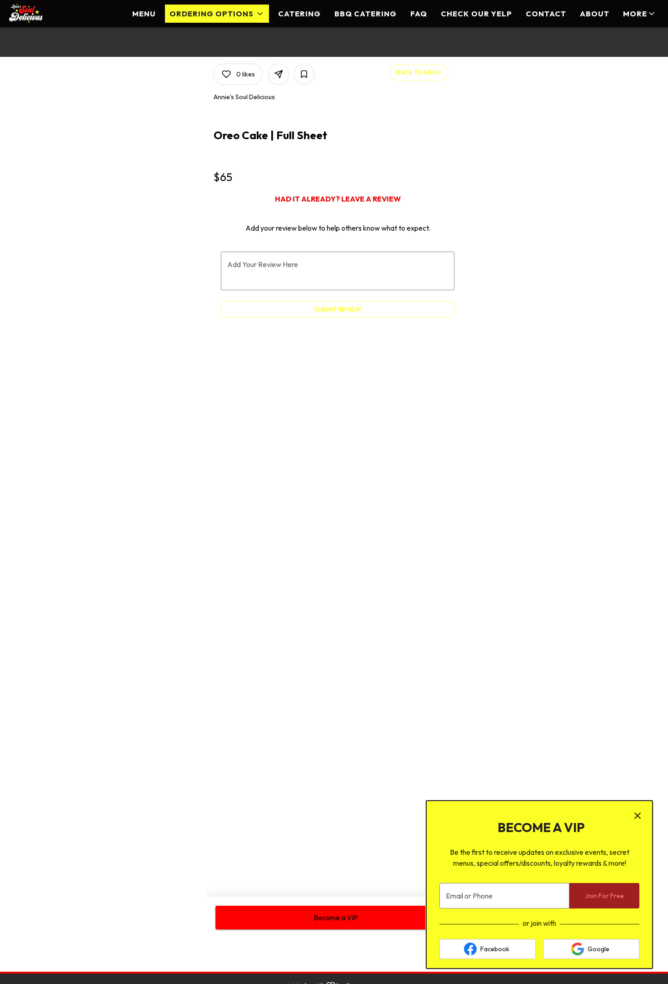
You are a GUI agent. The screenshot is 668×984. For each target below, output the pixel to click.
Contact (546, 13)
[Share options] (279, 74)
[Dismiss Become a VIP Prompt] (637, 816)
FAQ (418, 13)
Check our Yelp (476, 13)
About (594, 13)
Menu (144, 13)
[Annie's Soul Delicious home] (48, 13)
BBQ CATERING (365, 13)
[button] (217, 14)
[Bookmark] (304, 74)
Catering (299, 13)
